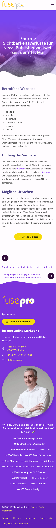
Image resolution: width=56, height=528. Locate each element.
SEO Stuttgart (47, 466)
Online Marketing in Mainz (30, 438)
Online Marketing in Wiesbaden (29, 443)
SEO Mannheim (38, 483)
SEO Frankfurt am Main (40, 455)
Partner (5, 518)
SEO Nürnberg (21, 472)
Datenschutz (46, 518)
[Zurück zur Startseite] (13, 5)
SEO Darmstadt (19, 477)
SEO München (12, 461)
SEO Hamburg (31, 461)
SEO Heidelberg (40, 477)
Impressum (31, 518)
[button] (52, 5)
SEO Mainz (45, 449)
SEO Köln (30, 466)
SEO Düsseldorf (13, 466)
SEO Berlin (49, 461)
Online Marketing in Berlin (22, 449)
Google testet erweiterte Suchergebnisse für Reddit (27, 267)
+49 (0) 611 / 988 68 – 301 (19, 355)
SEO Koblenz (19, 483)
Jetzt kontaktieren (30, 236)
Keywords (46, 172)
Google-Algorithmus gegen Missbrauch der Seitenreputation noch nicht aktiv (23, 276)
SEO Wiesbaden (15, 455)
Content (21, 168)
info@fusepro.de (14, 360)
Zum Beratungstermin (20, 321)
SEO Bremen (39, 472)
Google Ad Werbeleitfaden (15, 523)
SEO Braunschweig (29, 489)
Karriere (17, 518)
